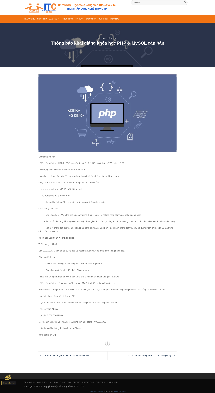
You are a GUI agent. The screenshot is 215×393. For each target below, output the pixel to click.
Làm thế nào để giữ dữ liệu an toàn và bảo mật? (66, 355)
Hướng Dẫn (90, 19)
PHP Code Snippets (97, 391)
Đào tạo (53, 19)
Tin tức (79, 19)
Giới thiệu (42, 19)
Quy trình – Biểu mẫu (108, 19)
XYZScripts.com (119, 391)
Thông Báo (67, 19)
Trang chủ (29, 19)
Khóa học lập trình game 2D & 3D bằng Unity (150, 355)
